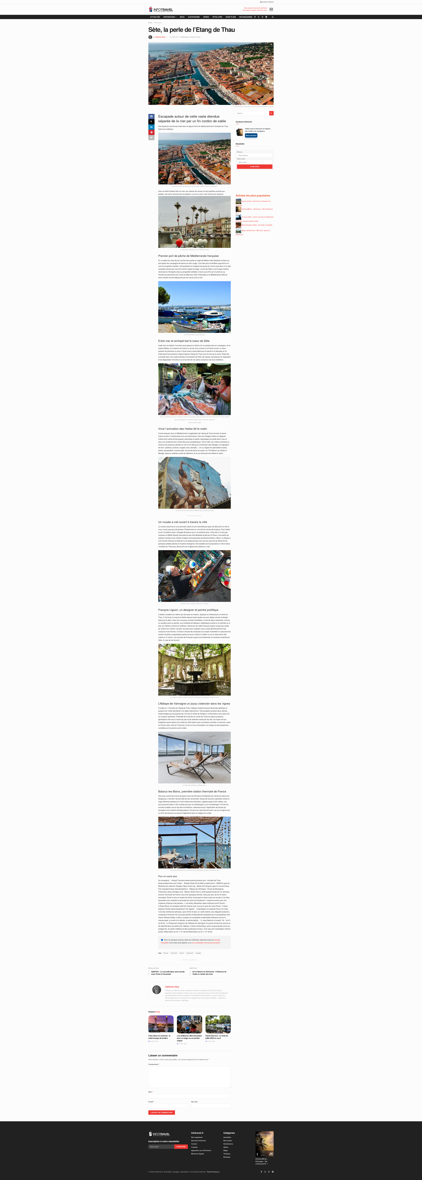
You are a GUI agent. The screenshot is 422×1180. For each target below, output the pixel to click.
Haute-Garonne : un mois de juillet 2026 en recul (217, 1036)
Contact (194, 1144)
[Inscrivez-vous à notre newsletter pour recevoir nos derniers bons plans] (271, 9)
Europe (192, 37)
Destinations (169, 17)
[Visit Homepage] (161, 9)
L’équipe (194, 1147)
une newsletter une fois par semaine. (206, 942)
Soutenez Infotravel (268, 2)
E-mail (151, 1102)
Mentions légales (197, 1154)
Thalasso (226, 1154)
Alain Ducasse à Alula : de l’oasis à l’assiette (257, 225)
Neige (182, 17)
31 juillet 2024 (173, 37)
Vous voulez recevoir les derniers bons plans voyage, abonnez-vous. (255, 9)
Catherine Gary (160, 37)
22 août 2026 (154, 1041)
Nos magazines (245, 17)
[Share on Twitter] (151, 121)
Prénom (239, 152)
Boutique (226, 1157)
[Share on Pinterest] (151, 132)
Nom (150, 1092)
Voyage (198, 953)
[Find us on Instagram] (262, 17)
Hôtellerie (217, 17)
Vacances (189, 953)
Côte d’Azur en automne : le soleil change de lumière (159, 1036)
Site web (194, 1102)
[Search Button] (273, 17)
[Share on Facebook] (151, 116)
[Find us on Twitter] (258, 17)
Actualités (155, 17)
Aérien (206, 17)
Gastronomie (194, 17)
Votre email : (241, 159)
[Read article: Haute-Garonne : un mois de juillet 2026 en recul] (218, 1024)
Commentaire (154, 1064)
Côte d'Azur (154, 1031)
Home (150, 22)
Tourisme (174, 953)
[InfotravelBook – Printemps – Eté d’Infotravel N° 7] (265, 1144)
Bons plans (231, 17)
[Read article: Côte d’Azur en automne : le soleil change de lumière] (161, 1024)
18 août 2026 (211, 1041)
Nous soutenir (251, 135)
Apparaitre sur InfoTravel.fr (201, 1150)
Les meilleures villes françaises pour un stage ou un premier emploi (189, 1038)
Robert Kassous (213, 1171)
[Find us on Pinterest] (266, 17)
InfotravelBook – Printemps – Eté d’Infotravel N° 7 (262, 1161)
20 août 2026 (182, 1044)
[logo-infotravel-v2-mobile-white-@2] (159, 1133)
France (198, 37)
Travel (182, 953)
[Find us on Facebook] (255, 17)
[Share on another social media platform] (151, 137)
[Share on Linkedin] (151, 127)
